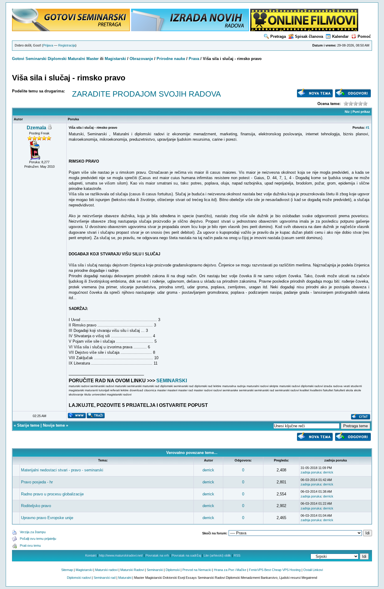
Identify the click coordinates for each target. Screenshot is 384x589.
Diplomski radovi (79, 577)
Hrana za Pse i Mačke (230, 570)
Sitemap (67, 570)
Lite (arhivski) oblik (217, 555)
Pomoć (364, 36)
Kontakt (90, 555)
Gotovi (19, 58)
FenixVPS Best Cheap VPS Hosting (275, 570)
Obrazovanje (141, 58)
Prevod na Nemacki (196, 570)
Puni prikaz (361, 111)
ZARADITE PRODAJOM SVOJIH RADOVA (146, 93)
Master (92, 58)
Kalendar (340, 36)
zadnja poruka (311, 472)
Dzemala (36, 127)
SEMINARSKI (171, 380)
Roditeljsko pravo (36, 505)
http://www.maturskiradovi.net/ (121, 555)
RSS (237, 555)
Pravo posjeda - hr (37, 482)
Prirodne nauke (171, 58)
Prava (194, 58)
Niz (347, 111)
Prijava (48, 45)
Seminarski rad (105, 577)
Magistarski (115, 58)
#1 (367, 127)
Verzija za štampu (33, 532)
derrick (208, 470)
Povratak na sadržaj (186, 555)
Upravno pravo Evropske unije (47, 517)
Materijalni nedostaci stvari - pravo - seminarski (62, 470)
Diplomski (57, 58)
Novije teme (54, 425)
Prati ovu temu (30, 545)
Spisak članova (309, 36)
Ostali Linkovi (313, 570)
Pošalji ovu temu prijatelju (38, 538)
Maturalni (76, 58)
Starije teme (28, 425)
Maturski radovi (106, 570)
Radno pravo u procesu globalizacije (52, 494)
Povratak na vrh (157, 555)
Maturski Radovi (132, 570)
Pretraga (278, 36)
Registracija (66, 45)
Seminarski (36, 58)
